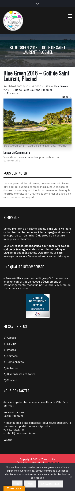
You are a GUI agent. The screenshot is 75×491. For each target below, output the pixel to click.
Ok (17, 484)
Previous (10, 93)
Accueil (11, 337)
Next (67, 96)
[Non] (70, 477)
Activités (12, 368)
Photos (11, 349)
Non (30, 484)
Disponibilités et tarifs (21, 374)
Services (12, 356)
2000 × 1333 (42, 86)
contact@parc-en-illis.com (20, 433)
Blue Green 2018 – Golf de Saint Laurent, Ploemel (35, 88)
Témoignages (15, 362)
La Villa (11, 344)
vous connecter (28, 157)
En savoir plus (50, 484)
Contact (12, 380)
